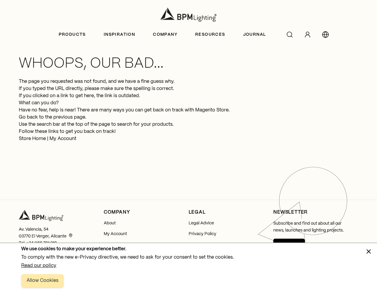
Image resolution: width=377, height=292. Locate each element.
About (110, 223)
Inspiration (119, 34)
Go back (28, 117)
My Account (62, 138)
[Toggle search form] (289, 34)
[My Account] (307, 34)
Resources (210, 34)
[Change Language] (325, 34)
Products (72, 34)
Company (165, 34)
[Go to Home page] (188, 14)
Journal (254, 34)
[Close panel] (368, 251)
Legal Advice (201, 223)
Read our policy (38, 265)
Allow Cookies (42, 280)
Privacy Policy (202, 234)
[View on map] (71, 235)
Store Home (32, 138)
